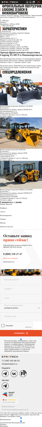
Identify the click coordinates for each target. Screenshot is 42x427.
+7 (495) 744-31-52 (6, 225)
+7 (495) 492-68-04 (6, 26)
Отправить (19, 333)
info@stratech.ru (9, 262)
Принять (3, 424)
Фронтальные (25, 15)
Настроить (4, 426)
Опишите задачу (10, 316)
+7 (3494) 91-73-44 (6, 206)
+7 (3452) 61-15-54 (6, 221)
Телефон (8, 289)
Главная (3, 15)
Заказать (3, 22)
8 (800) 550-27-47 (6, 228)
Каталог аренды (13, 15)
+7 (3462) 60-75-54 (6, 213)
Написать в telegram (10, 258)
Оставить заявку (6, 116)
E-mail (6, 298)
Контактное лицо (11, 280)
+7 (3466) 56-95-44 (6, 217)
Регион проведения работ (13, 305)
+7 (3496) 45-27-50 (6, 210)
